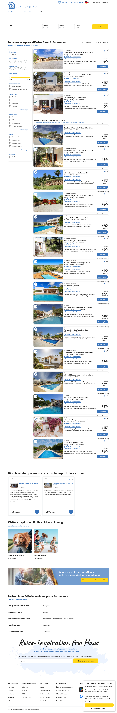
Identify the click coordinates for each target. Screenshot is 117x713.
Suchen (100, 27)
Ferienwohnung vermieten (100, 2)
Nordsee (11, 687)
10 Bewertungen (76, 199)
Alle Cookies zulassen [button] (99, 705)
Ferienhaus (21, 157)
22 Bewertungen (76, 154)
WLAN (21, 97)
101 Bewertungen (76, 446)
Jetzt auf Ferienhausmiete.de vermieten (94, 580)
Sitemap (11, 701)
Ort (11, 25)
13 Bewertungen (76, 266)
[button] (99, 709)
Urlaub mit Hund (21, 137)
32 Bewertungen (76, 176)
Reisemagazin (45, 694)
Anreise (45, 25)
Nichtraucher (21, 123)
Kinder (21, 120)
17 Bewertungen (76, 56)
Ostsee (10, 690)
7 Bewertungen (76, 78)
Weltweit (11, 697)
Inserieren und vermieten (64, 687)
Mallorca (11, 694)
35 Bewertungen (76, 101)
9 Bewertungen (76, 289)
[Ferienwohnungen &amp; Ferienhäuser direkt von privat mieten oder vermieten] (22, 6)
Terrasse (21, 106)
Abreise (61, 25)
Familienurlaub (21, 143)
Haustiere (21, 117)
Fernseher (21, 103)
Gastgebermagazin (62, 690)
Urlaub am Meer (21, 146)
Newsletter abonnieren (86, 661)
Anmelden (65, 2)
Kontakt (43, 701)
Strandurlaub (21, 140)
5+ (25, 61)
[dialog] (99, 696)
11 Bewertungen (76, 356)
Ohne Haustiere (21, 126)
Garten (21, 100)
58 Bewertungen (76, 423)
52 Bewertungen (76, 401)
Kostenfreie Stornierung (21, 89)
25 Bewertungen (76, 244)
